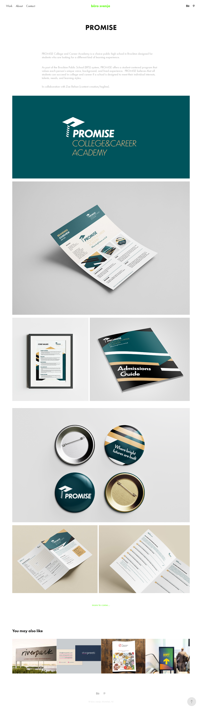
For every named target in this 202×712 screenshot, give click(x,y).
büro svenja (101, 6)
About (19, 6)
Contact (30, 6)
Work (9, 6)
